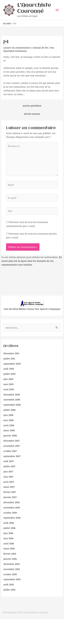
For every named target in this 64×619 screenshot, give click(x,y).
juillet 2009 (9, 373)
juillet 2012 (9, 358)
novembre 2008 (11, 399)
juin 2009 (8, 379)
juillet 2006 (9, 527)
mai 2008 (8, 420)
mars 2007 (9, 486)
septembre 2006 (12, 517)
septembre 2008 (12, 404)
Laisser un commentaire (16, 47)
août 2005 (8, 584)
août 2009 (8, 368)
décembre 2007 (11, 440)
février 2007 (9, 492)
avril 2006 (8, 543)
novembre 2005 (11, 569)
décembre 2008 (11, 394)
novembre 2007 (11, 445)
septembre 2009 (12, 363)
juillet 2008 (9, 409)
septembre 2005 (12, 579)
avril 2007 (8, 481)
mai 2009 (8, 384)
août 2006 (8, 522)
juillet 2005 (9, 589)
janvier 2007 (10, 497)
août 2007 (8, 461)
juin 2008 (8, 415)
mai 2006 (8, 538)
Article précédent (32, 105)
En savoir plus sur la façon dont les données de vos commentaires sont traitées (31, 261)
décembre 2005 (11, 563)
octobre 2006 (10, 512)
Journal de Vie (40, 47)
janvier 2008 (10, 435)
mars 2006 (9, 548)
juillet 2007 (9, 466)
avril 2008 (8, 425)
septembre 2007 (12, 456)
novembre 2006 (11, 507)
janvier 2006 (10, 558)
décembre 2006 (11, 502)
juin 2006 (8, 533)
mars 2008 (9, 430)
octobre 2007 (10, 451)
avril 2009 (8, 389)
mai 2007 (8, 476)
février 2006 (9, 553)
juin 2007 (8, 471)
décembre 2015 (11, 353)
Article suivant (32, 113)
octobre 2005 (10, 574)
